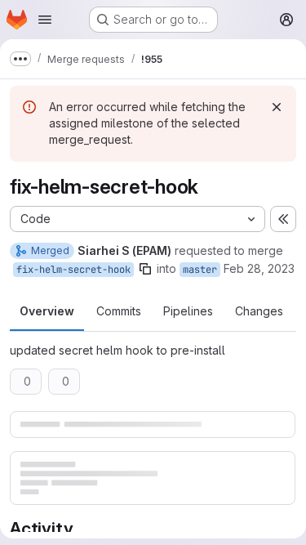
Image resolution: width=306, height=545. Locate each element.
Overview (47, 311)
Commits (118, 311)
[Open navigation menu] (45, 20)
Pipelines (188, 311)
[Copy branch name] (145, 269)
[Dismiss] (276, 107)
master (200, 269)
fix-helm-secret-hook (73, 269)
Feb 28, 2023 (259, 268)
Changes (259, 311)
